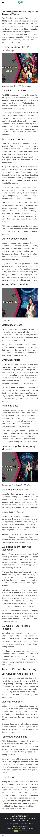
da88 (18, 42)
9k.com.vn (24, 826)
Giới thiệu (10, 824)
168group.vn (29, 828)
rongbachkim (16, 826)
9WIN (2, 836)
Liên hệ (16, 824)
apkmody (10, 828)
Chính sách (23, 824)
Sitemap (30, 824)
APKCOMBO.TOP (20, 816)
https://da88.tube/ (19, 828)
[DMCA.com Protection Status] (20, 831)
